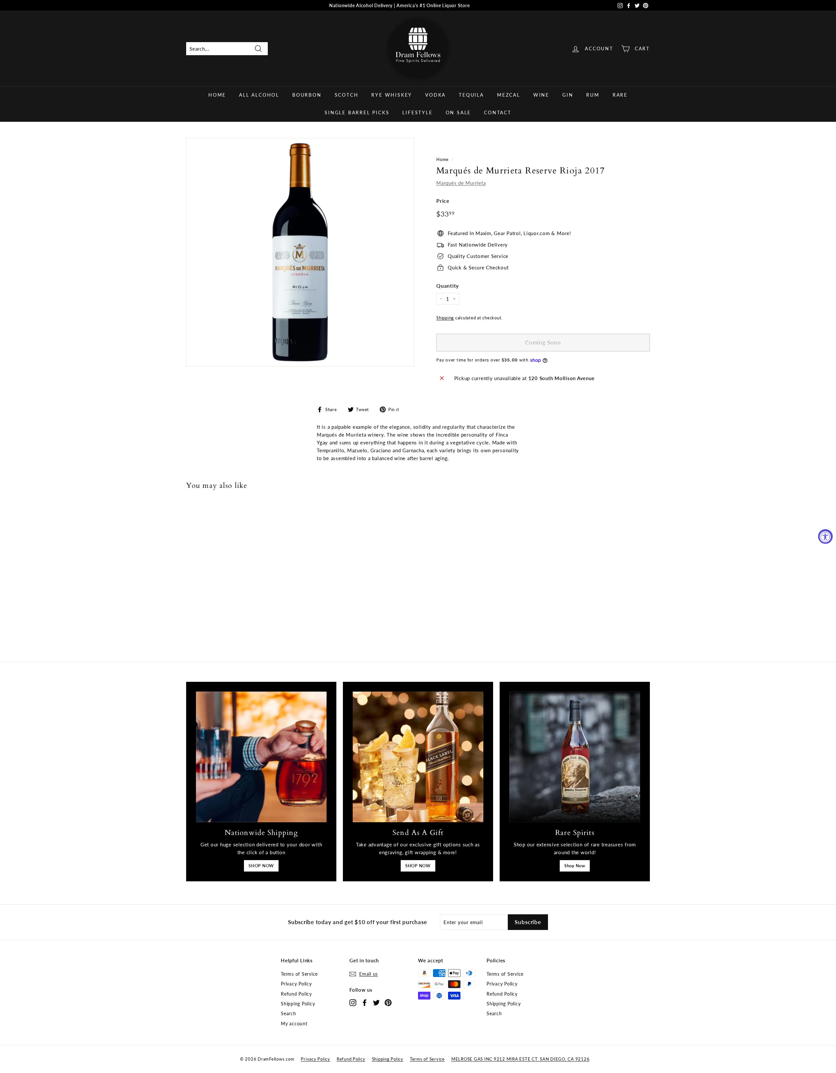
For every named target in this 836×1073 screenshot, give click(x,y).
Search (288, 1013)
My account (294, 1023)
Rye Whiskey (391, 95)
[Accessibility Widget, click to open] (825, 536)
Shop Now (574, 865)
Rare (620, 95)
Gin (567, 95)
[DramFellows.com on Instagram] (352, 1002)
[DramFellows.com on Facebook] (364, 1002)
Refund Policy (296, 994)
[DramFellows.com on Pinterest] (388, 1002)
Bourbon (307, 95)
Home (217, 95)
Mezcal (508, 95)
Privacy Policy (296, 983)
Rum (592, 95)
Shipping (445, 317)
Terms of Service (299, 974)
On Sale (458, 112)
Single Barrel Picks (357, 112)
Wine (541, 95)
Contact (497, 112)
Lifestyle (417, 112)
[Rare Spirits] (574, 757)
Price (443, 201)
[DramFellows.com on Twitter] (376, 1002)
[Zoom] (300, 252)
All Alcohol (259, 95)
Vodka (435, 95)
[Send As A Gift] (418, 757)
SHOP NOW (261, 865)
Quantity (447, 285)
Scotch (347, 95)
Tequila (471, 95)
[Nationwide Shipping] (261, 757)
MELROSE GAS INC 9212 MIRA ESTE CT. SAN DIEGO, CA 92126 (520, 1059)
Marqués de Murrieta (461, 183)
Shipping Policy (298, 1003)
